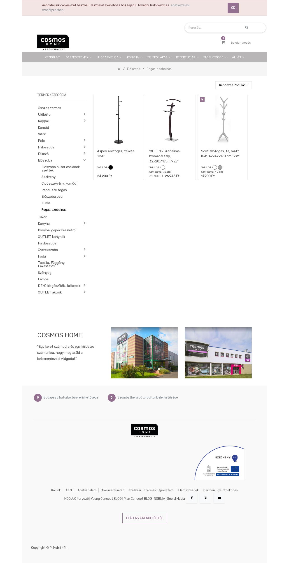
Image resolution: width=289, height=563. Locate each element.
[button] (233, 85)
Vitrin (42, 134)
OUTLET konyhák (51, 237)
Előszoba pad (52, 197)
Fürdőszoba (47, 243)
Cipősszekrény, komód (59, 183)
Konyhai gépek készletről (57, 230)
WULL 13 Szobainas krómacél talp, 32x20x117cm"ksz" (164, 156)
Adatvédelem (86, 490)
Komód (43, 128)
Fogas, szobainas (54, 210)
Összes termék (49, 108)
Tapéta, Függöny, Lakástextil (51, 264)
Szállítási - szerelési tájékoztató (151, 490)
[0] (223, 42)
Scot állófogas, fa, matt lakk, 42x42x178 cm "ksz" (220, 153)
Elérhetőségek (188, 490)
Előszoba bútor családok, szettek (61, 168)
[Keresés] (210, 83)
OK (233, 8)
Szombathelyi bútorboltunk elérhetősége (147, 398)
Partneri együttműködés (220, 490)
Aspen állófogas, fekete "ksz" (115, 153)
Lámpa (43, 279)
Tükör (46, 203)
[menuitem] (52, 57)
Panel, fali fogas (54, 190)
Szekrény (49, 177)
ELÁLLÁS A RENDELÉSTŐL (144, 518)
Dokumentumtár (112, 490)
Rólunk (56, 490)
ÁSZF (69, 490)
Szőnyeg (44, 273)
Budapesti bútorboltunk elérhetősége (71, 398)
